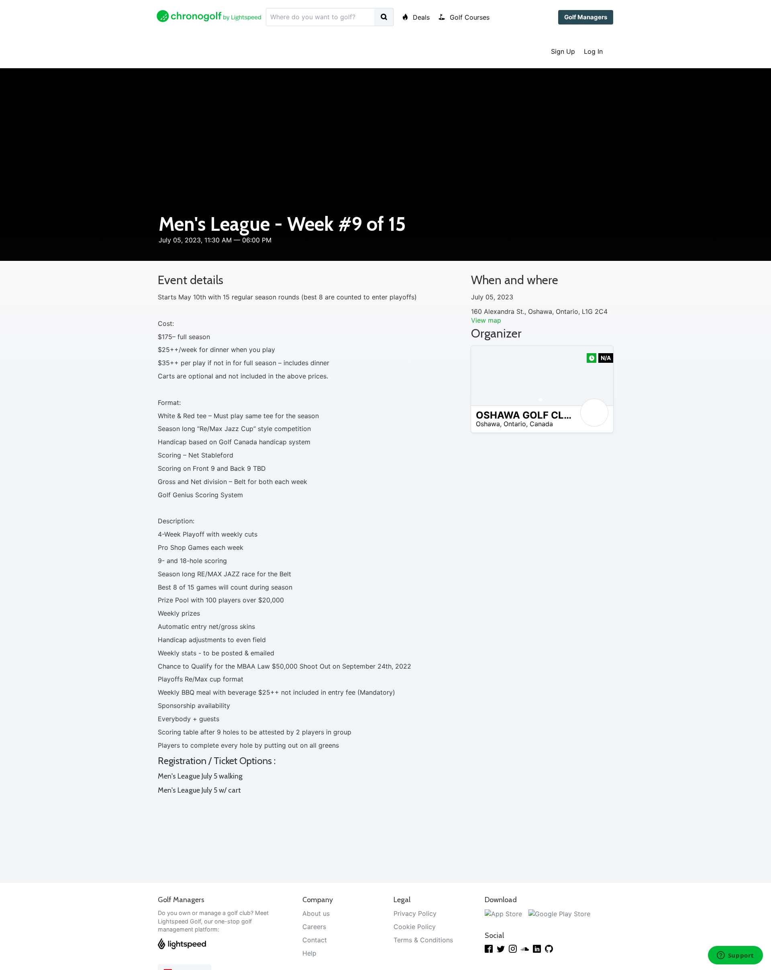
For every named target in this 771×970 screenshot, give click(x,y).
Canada (541, 424)
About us (316, 913)
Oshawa (488, 424)
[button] (485, 375)
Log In (593, 51)
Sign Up (563, 51)
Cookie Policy (415, 927)
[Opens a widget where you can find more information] (735, 956)
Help (309, 953)
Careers (314, 927)
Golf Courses (469, 17)
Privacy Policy (415, 913)
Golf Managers (585, 17)
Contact (314, 940)
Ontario (515, 424)
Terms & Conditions (423, 940)
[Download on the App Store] (503, 913)
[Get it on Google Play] (559, 913)
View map (486, 320)
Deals (420, 17)
